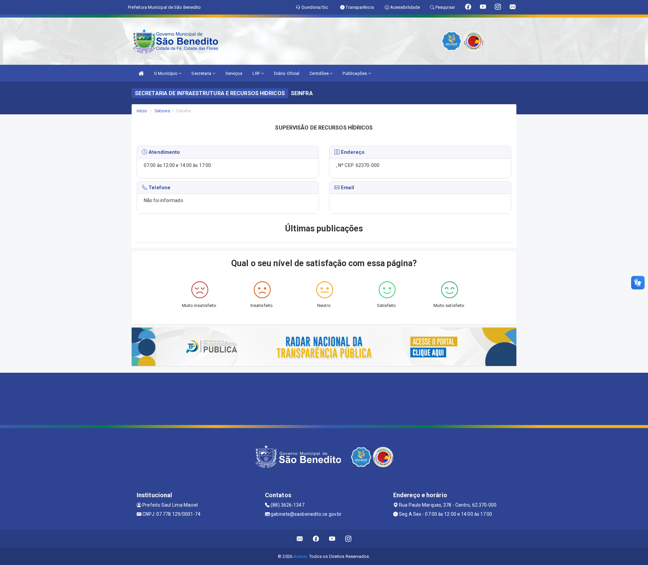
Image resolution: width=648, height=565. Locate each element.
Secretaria (201, 73)
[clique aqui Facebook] (316, 539)
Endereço (352, 152)
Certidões (319, 73)
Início (142, 110)
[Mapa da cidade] (324, 398)
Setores (162, 110)
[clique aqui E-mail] (300, 539)
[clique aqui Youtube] (332, 539)
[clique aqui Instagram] (348, 539)
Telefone (158, 188)
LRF (256, 73)
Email (347, 188)
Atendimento (163, 152)
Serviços (234, 73)
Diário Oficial (286, 73)
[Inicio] (141, 73)
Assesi (300, 556)
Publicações (355, 73)
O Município (166, 73)
